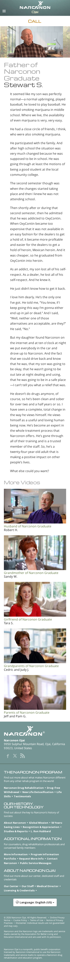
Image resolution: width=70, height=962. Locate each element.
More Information (16, 854)
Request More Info (31, 858)
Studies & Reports (16, 831)
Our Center (11, 886)
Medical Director (48, 886)
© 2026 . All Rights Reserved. (25, 917)
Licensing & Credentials (19, 890)
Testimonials (22, 796)
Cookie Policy (20, 920)
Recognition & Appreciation (41, 827)
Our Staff (28, 886)
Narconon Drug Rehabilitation (24, 788)
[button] (35, 904)
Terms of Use (36, 920)
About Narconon (15, 822)
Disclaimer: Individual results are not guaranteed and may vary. (34, 924)
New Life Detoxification (37, 792)
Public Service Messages (35, 863)
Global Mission (38, 822)
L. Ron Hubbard (41, 831)
